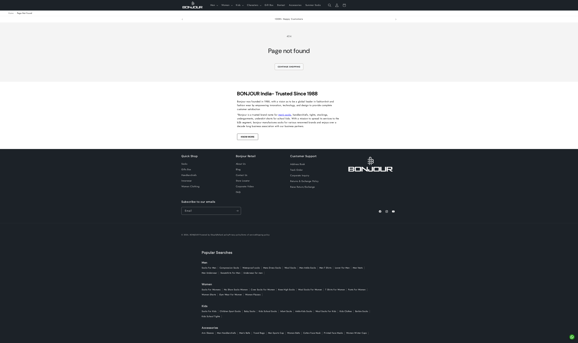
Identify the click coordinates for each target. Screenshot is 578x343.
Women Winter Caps (356, 332)
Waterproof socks (251, 267)
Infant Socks (286, 311)
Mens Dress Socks (272, 267)
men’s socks (284, 114)
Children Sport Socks (230, 311)
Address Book (297, 164)
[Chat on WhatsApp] (572, 337)
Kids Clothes (346, 311)
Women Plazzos (253, 294)
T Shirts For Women (335, 289)
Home (11, 13)
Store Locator (243, 180)
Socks (184, 164)
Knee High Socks (286, 289)
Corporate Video (245, 186)
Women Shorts (209, 294)
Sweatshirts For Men (230, 272)
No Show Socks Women (236, 289)
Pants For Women (356, 289)
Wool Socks (290, 267)
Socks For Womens (211, 289)
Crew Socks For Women (263, 289)
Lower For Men (342, 267)
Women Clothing (190, 186)
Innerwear (186, 180)
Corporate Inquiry (299, 175)
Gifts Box (186, 169)
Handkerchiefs (189, 175)
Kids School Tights (211, 316)
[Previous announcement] (182, 19)
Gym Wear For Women (230, 294)
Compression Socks (229, 267)
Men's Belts (244, 332)
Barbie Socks (361, 311)
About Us (241, 164)
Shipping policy (263, 234)
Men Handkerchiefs (226, 332)
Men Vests (358, 267)
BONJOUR (194, 234)
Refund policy (223, 234)
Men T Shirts (325, 267)
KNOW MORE (247, 137)
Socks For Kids (209, 311)
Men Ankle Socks (307, 267)
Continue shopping (289, 66)
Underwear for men (253, 272)
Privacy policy (235, 234)
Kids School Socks (268, 311)
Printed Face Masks (333, 332)
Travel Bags (259, 332)
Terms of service (248, 234)
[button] (213, 5)
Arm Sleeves (208, 332)
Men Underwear (209, 272)
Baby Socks (249, 311)
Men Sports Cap (276, 332)
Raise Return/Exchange (302, 187)
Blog (238, 169)
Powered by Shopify (208, 234)
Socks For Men (209, 267)
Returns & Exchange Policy (304, 181)
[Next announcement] (396, 19)
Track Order (296, 170)
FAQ (238, 192)
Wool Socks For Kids (325, 311)
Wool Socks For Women (310, 289)
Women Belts (293, 332)
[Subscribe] (237, 211)
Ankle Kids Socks (303, 311)
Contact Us (241, 175)
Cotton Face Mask (312, 332)
